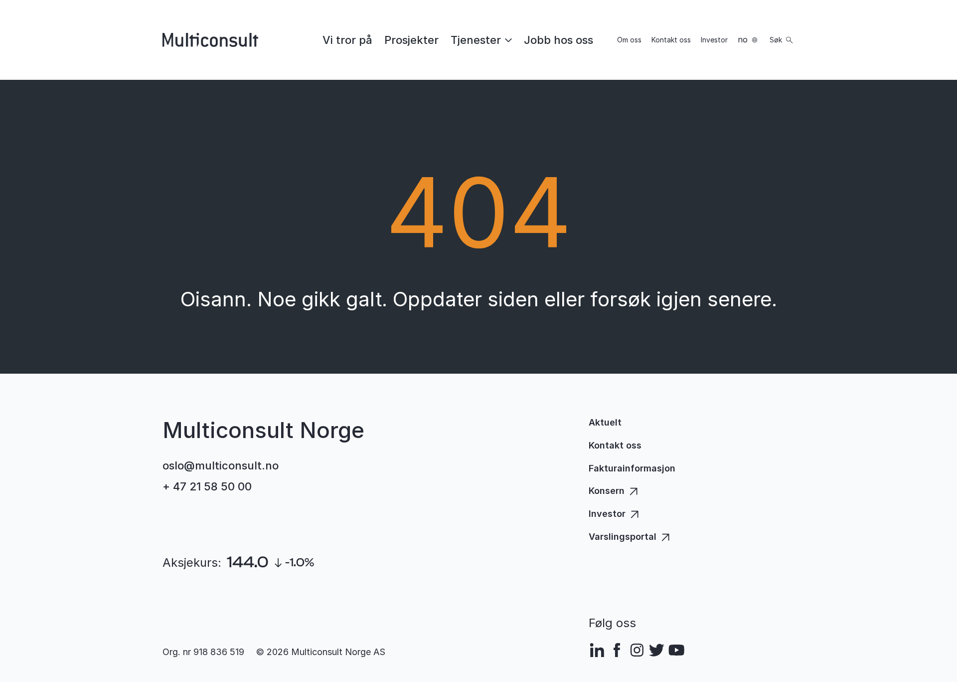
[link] (347, 40)
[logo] (210, 40)
